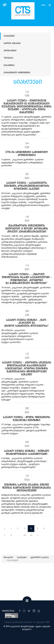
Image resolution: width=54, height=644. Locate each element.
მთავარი (8, 557)
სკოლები (22, 557)
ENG (43, 5)
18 (24, 535)
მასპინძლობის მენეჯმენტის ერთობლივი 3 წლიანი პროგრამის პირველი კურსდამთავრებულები (26, 228)
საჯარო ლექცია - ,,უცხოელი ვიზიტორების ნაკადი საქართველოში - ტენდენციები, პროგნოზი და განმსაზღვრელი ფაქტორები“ (27, 279)
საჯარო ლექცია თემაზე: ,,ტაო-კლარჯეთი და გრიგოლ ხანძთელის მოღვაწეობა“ (26, 323)
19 (31, 535)
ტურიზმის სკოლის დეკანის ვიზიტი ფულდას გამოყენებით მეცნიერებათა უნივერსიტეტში (26, 487)
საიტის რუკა (8, 610)
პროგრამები (10, 51)
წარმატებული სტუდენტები (17, 73)
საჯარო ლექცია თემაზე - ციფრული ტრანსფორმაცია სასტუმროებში (26, 452)
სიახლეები (9, 36)
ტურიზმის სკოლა (40, 557)
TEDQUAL (9, 58)
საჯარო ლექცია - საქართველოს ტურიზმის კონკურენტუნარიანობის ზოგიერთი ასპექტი (26, 186)
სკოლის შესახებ (12, 43)
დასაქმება (9, 65)
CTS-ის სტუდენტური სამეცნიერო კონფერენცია (26, 154)
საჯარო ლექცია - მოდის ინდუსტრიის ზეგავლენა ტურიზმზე (26, 419)
